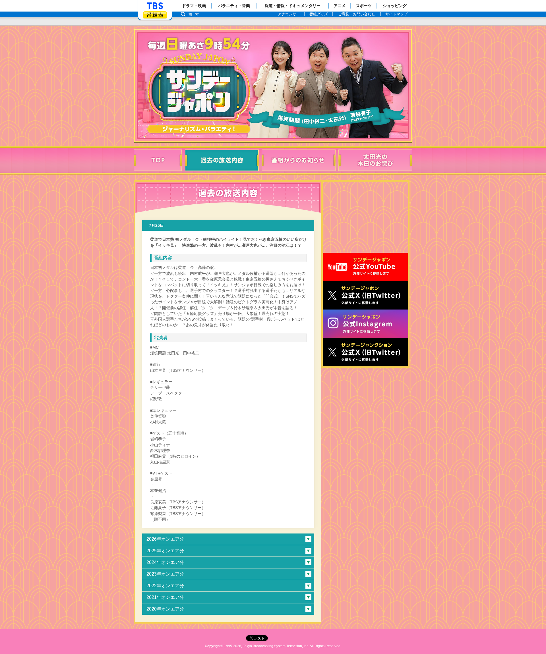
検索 (195, 14)
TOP (158, 160)
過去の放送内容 (222, 160)
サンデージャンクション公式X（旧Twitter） (365, 352)
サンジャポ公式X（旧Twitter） (365, 295)
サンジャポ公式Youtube (365, 267)
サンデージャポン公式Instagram (365, 324)
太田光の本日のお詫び (375, 160)
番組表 (155, 14)
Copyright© (214, 646)
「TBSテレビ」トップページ (155, 6)
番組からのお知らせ (299, 160)
